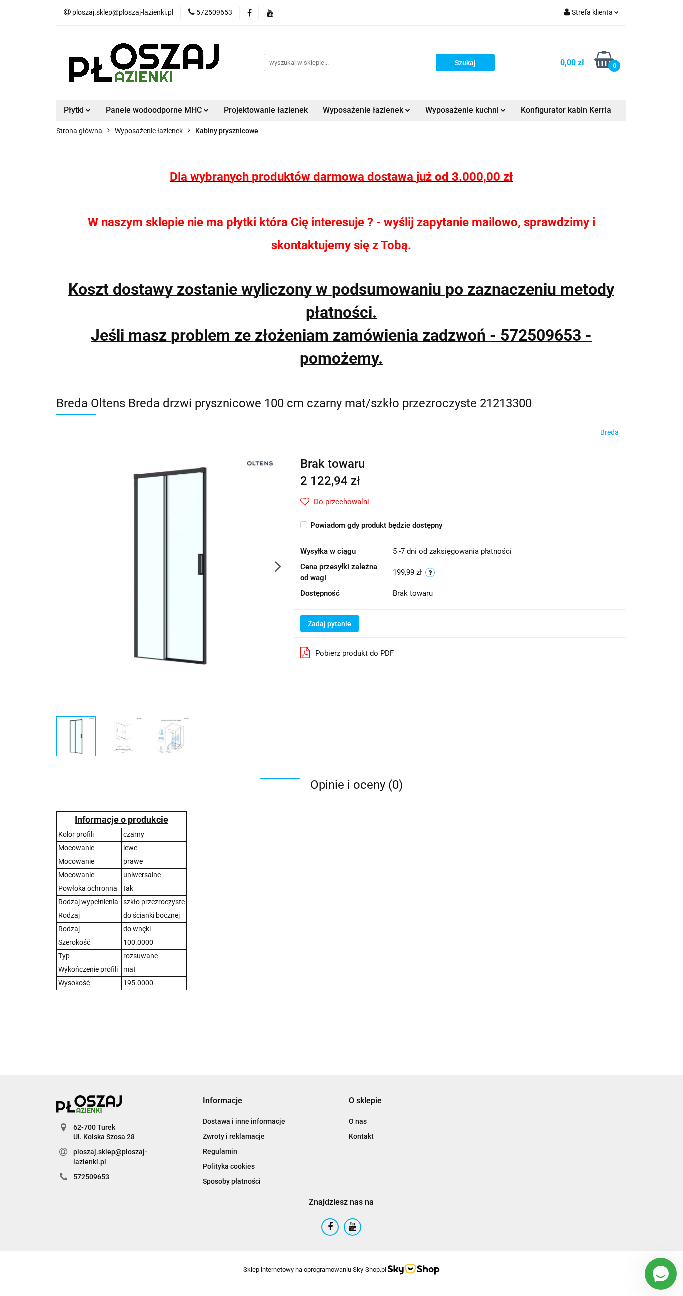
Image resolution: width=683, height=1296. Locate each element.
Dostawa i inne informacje (244, 1121)
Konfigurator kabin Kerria (566, 110)
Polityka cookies (229, 1166)
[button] (222, 1101)
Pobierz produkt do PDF (355, 653)
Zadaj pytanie (330, 624)
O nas (358, 1121)
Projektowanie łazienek (266, 110)
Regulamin (220, 1151)
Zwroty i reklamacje (234, 1136)
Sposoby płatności (232, 1181)
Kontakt (361, 1136)
